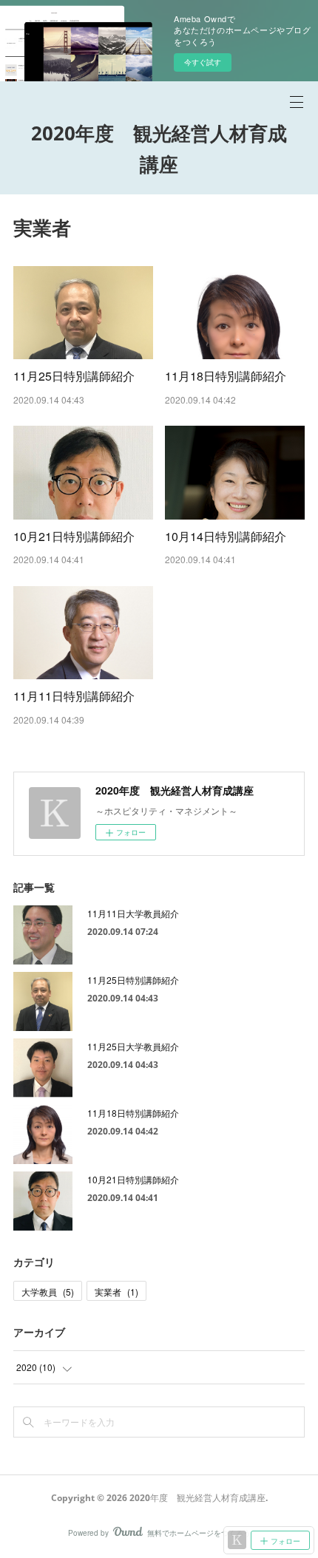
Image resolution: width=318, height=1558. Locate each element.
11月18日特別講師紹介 (225, 375)
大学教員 (47, 1291)
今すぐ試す (202, 62)
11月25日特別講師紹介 (74, 375)
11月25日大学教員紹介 (133, 1046)
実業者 (116, 1291)
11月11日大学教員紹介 (133, 913)
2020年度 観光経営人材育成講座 (159, 148)
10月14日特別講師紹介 (225, 536)
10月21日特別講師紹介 (74, 536)
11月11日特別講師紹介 (74, 695)
